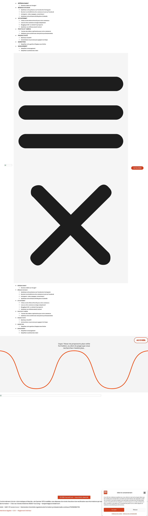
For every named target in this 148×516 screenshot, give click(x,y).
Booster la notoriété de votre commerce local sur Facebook (37, 12)
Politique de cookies (117, 513)
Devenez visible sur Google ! (28, 5)
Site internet (22, 18)
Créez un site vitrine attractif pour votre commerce (35, 20)
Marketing (22, 42)
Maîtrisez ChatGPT (26, 37)
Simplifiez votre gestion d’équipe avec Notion (33, 44)
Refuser (135, 510)
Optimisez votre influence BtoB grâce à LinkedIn (34, 16)
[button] (144, 493)
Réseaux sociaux (24, 7)
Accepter (114, 510)
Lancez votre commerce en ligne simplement (33, 22)
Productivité (23, 35)
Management (22, 46)
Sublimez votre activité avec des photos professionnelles (37, 33)
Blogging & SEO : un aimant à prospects (32, 25)
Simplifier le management (28, 48)
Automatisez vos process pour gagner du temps (34, 40)
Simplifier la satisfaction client (29, 50)
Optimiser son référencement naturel (31, 27)
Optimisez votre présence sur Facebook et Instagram (36, 10)
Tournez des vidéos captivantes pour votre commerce (36, 31)
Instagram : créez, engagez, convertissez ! (32, 14)
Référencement (23, 3)
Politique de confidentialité (130, 513)
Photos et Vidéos (24, 29)
